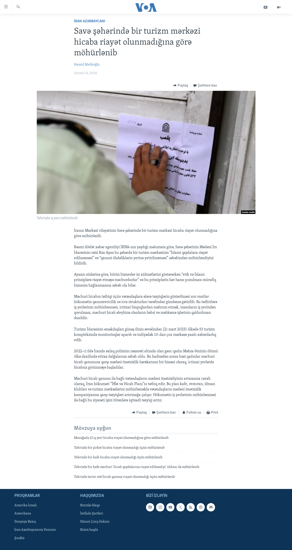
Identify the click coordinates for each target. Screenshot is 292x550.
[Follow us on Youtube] (170, 507)
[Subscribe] (211, 507)
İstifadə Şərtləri (91, 514)
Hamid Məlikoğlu (87, 64)
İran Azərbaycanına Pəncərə (35, 530)
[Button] (180, 85)
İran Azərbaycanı (89, 21)
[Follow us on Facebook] (150, 507)
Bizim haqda (89, 530)
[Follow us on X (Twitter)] (180, 507)
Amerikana (22, 514)
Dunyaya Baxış (25, 522)
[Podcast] (201, 507)
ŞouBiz (19, 538)
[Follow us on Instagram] (160, 507)
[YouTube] (265, 7)
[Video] (278, 7)
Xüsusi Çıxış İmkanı (95, 522)
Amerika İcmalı (25, 505)
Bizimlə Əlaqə (90, 505)
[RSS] (191, 507)
